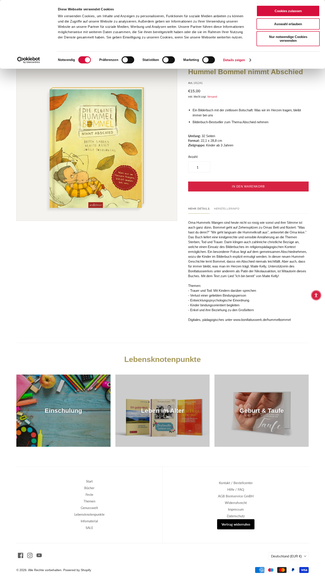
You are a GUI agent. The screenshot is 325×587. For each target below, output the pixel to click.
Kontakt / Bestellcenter (236, 483)
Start (89, 481)
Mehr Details (199, 208)
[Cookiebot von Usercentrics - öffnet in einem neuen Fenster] (28, 60)
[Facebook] (20, 555)
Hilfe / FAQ (235, 489)
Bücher (89, 488)
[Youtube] (39, 555)
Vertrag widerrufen (236, 524)
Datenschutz (236, 516)
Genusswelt (89, 508)
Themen (89, 501)
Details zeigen (234, 60)
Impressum (236, 509)
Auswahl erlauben (288, 24)
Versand (212, 96)
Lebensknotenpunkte (89, 514)
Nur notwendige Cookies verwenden (288, 38)
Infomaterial (89, 521)
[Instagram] (29, 555)
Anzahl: (193, 157)
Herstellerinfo (226, 208)
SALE (89, 528)
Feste (89, 494)
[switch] (128, 59)
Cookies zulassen (288, 11)
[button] (316, 295)
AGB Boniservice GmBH (236, 496)
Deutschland (286, 556)
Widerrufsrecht (236, 503)
